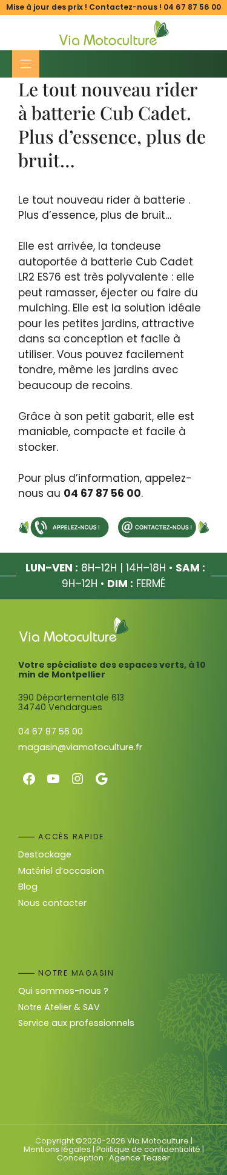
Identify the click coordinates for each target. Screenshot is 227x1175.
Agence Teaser (139, 1158)
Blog (28, 886)
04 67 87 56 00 (192, 7)
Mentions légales (57, 1149)
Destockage (44, 854)
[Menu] (25, 64)
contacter (64, 903)
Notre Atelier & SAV (59, 1007)
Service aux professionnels (76, 1023)
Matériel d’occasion (61, 871)
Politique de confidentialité (148, 1149)
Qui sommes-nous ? (63, 991)
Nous (30, 903)
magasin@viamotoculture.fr (80, 747)
